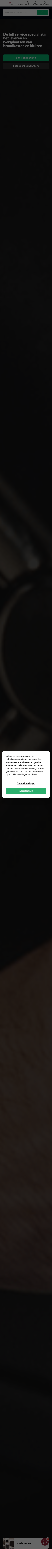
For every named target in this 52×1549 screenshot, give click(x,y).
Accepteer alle (26, 791)
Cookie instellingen (26, 783)
